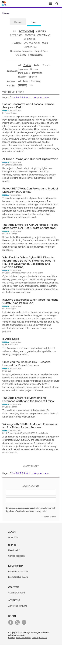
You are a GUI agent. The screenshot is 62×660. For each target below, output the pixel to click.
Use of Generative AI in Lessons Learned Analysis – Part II (28, 105)
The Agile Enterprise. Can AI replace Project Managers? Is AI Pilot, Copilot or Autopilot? (30, 226)
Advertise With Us (17, 605)
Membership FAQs (18, 576)
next (46, 97)
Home (5, 13)
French (46, 65)
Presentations (35, 55)
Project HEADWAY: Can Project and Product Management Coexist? (30, 190)
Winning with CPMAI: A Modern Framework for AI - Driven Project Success (29, 425)
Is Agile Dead (10, 338)
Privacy (11, 637)
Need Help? (14, 550)
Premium (35, 81)
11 (29, 97)
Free (25, 81)
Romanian (37, 72)
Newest (22, 85)
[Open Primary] (50, 3)
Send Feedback (16, 555)
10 (27, 97)
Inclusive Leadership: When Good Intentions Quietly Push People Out (30, 301)
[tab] (18, 22)
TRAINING (16, 42)
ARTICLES (41, 31)
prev (40, 97)
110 (34, 97)
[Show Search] (56, 3)
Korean (34, 69)
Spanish (33, 76)
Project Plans (41, 51)
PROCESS (30, 35)
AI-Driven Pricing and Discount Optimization (30, 159)
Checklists (20, 55)
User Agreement (39, 637)
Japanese (23, 69)
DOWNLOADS (26, 31)
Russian (22, 76)
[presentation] (17, 21)
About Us (13, 537)
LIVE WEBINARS (32, 42)
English (27, 65)
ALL (14, 31)
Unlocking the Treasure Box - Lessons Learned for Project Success (26, 363)
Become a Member (18, 571)
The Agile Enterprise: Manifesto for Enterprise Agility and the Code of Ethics (28, 399)
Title (31, 85)
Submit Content (16, 592)
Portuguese (24, 72)
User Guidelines (23, 637)
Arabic (37, 65)
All (19, 65)
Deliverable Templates (21, 51)
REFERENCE (16, 35)
